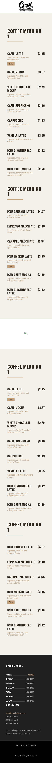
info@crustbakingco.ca (15, 713)
